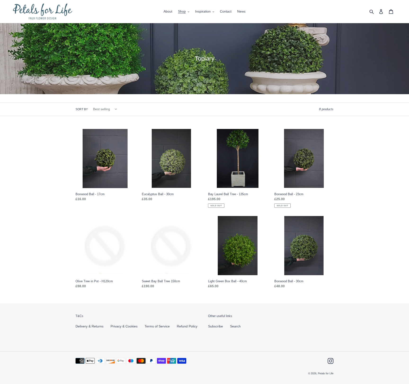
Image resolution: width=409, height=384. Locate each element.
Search (235, 326)
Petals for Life (325, 373)
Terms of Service (157, 326)
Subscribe (215, 326)
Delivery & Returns (89, 326)
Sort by (82, 109)
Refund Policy (187, 326)
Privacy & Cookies (124, 326)
